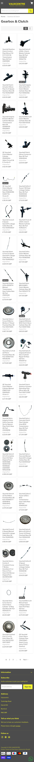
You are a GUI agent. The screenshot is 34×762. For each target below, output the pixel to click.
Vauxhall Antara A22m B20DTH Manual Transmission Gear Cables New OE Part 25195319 (8, 289)
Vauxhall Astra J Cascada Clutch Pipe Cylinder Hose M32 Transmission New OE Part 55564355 (24, 424)
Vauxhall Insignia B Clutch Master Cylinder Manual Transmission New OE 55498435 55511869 (8, 122)
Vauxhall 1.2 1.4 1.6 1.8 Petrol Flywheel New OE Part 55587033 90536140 (8, 355)
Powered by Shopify (24, 749)
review (18, 726)
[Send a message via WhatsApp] (31, 759)
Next (25, 660)
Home (3, 16)
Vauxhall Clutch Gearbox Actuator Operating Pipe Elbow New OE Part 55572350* (25, 388)
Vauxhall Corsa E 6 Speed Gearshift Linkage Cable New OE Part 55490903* (8, 224)
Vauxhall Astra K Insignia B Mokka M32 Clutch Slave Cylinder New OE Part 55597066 (25, 323)
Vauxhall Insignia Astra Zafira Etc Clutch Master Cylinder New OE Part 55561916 (25, 89)
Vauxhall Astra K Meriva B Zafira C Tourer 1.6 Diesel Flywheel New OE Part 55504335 (25, 533)
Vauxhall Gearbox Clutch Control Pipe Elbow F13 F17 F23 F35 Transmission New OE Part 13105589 (8, 55)
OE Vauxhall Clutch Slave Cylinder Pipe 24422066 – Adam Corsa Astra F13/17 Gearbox (23, 640)
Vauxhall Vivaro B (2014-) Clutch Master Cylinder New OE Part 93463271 (25, 224)
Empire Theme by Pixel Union (9, 749)
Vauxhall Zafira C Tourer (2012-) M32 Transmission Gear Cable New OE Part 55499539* (25, 499)
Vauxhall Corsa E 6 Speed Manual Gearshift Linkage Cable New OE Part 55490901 (8, 533)
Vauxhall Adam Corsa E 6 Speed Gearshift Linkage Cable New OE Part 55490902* (8, 255)
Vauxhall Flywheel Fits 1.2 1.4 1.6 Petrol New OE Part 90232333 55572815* (8, 638)
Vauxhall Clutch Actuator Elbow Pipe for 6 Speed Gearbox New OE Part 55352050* (8, 89)
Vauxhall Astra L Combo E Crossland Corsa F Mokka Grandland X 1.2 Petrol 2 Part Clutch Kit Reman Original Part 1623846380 (8, 569)
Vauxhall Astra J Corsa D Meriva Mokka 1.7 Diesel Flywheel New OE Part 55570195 (8, 323)
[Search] (30, 11)
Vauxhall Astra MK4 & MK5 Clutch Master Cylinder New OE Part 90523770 (25, 287)
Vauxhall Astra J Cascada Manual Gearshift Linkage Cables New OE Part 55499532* (25, 458)
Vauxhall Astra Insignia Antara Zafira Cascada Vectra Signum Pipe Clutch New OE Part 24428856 (8, 424)
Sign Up (28, 687)
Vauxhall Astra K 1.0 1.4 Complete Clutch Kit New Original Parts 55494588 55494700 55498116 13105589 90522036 (8, 462)
